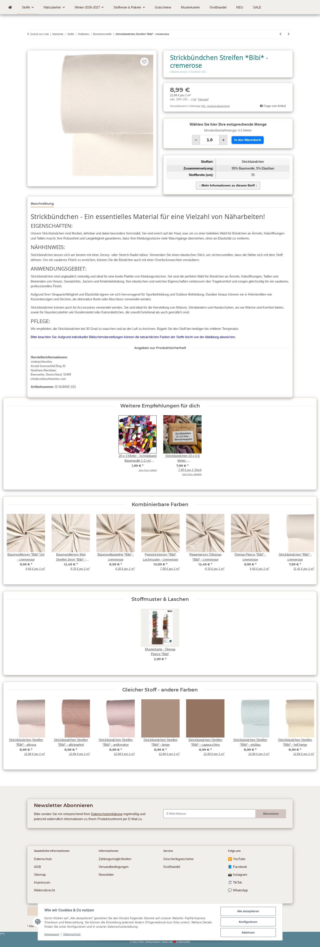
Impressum (51, 934)
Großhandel (171, 867)
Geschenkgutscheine (178, 859)
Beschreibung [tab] (42, 203)
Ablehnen (248, 932)
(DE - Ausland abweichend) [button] (215, 106)
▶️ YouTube (236, 859)
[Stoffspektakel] (10, 7)
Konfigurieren (248, 922)
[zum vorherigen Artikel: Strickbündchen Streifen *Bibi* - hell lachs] (280, 34)
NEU (239, 7)
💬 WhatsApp (238, 890)
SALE (257, 7)
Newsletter (106, 874)
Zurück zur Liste (39, 34)
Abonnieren (271, 813)
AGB (37, 867)
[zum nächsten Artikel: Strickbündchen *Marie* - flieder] (289, 34)
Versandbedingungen (113, 867)
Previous (13, 730)
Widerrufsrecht (44, 890)
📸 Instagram (237, 874)
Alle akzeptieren (248, 911)
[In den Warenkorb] (30, 48)
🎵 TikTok (235, 882)
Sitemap (40, 874)
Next (306, 730)
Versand (203, 99)
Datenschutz (72, 934)
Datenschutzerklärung (106, 814)
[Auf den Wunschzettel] (144, 61)
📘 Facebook (237, 867)
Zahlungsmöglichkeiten (115, 859)
